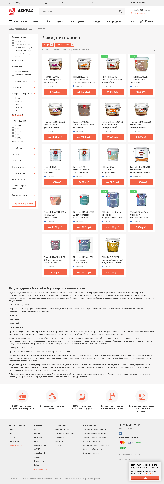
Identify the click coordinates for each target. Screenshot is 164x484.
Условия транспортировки (94, 437)
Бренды (95, 21)
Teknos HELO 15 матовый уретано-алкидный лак (53, 80)
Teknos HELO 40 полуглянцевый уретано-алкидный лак (84, 80)
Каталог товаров (21, 29)
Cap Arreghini (40, 445)
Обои (48, 21)
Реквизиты (59, 437)
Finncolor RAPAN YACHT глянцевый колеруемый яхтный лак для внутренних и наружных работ (141, 170)
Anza (36, 429)
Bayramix (38, 437)
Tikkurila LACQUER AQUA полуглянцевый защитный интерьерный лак (83, 125)
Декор (60, 21)
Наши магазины (61, 445)
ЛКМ (35, 21)
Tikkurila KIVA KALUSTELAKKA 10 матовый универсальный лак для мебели (53, 170)
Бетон (17, 98)
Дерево (18, 107)
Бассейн (19, 131)
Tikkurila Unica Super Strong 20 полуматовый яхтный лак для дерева (112, 215)
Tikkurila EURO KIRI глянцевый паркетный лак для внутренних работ (112, 260)
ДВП (17, 104)
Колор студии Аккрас (21, 11)
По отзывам (84, 50)
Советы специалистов (100, 3)
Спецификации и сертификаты (96, 445)
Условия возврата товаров (94, 433)
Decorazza (39, 461)
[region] (23, 121)
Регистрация (140, 3)
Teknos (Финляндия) (23, 48)
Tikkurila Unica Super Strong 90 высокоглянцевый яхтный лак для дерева (141, 215)
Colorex (37, 457)
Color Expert (39, 453)
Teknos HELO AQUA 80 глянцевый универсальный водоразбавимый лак (140, 125)
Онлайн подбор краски (93, 449)
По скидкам (56, 50)
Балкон (18, 125)
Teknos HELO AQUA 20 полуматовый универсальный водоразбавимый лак (54, 125)
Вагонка (18, 101)
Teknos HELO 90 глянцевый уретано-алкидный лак (112, 80)
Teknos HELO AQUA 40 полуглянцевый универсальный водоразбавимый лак (112, 125)
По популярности (70, 50)
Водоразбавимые (22, 71)
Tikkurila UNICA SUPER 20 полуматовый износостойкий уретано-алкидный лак (84, 215)
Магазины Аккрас (62, 429)
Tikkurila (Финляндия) (24, 51)
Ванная (18, 134)
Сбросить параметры (24, 203)
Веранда (18, 137)
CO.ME (37, 449)
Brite (36, 441)
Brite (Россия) (21, 41)
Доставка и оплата (52, 3)
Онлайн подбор (67, 3)
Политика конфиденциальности (130, 454)
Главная (11, 29)
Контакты (114, 3)
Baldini (37, 433)
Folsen (37, 465)
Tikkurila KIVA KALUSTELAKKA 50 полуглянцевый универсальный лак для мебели (82, 170)
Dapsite (134, 459)
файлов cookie (150, 473)
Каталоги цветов (83, 3)
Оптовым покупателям (64, 433)
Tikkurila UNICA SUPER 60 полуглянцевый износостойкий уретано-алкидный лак (55, 260)
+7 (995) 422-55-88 (140, 10)
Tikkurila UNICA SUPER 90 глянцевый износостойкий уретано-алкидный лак (84, 260)
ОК (145, 477)
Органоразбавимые (23, 74)
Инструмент (78, 21)
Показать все (17, 60)
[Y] (120, 11)
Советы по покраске (92, 441)
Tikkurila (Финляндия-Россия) (24, 55)
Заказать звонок (138, 13)
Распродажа (114, 21)
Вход (133, 3)
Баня (17, 128)
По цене (45, 50)
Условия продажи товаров (94, 429)
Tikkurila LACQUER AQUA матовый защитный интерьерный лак (139, 80)
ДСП (17, 110)
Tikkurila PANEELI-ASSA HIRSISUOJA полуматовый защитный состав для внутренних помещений (55, 215)
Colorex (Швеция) (22, 44)
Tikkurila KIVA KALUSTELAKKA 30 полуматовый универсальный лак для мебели (111, 170)
